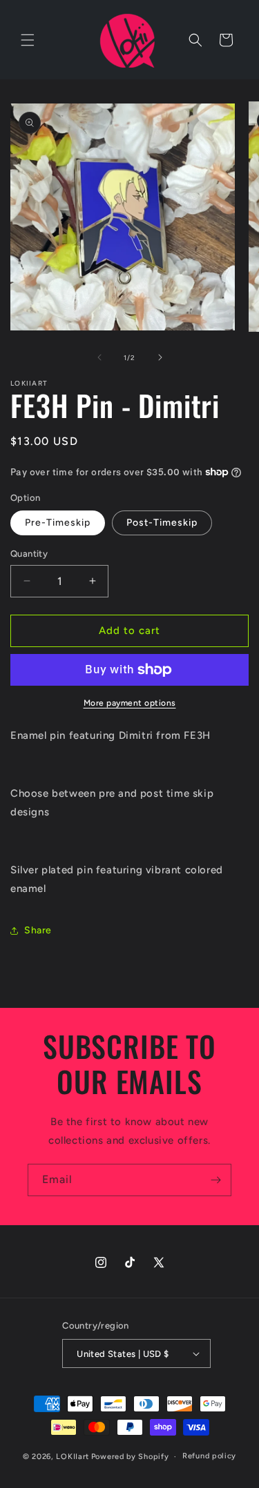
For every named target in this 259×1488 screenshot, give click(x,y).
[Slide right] (160, 357)
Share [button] (38, 930)
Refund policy (209, 1455)
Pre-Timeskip (57, 522)
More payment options (130, 703)
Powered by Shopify (130, 1456)
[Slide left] (99, 357)
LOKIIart (72, 1456)
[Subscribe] (215, 1180)
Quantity (29, 553)
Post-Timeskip (162, 522)
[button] (27, 40)
